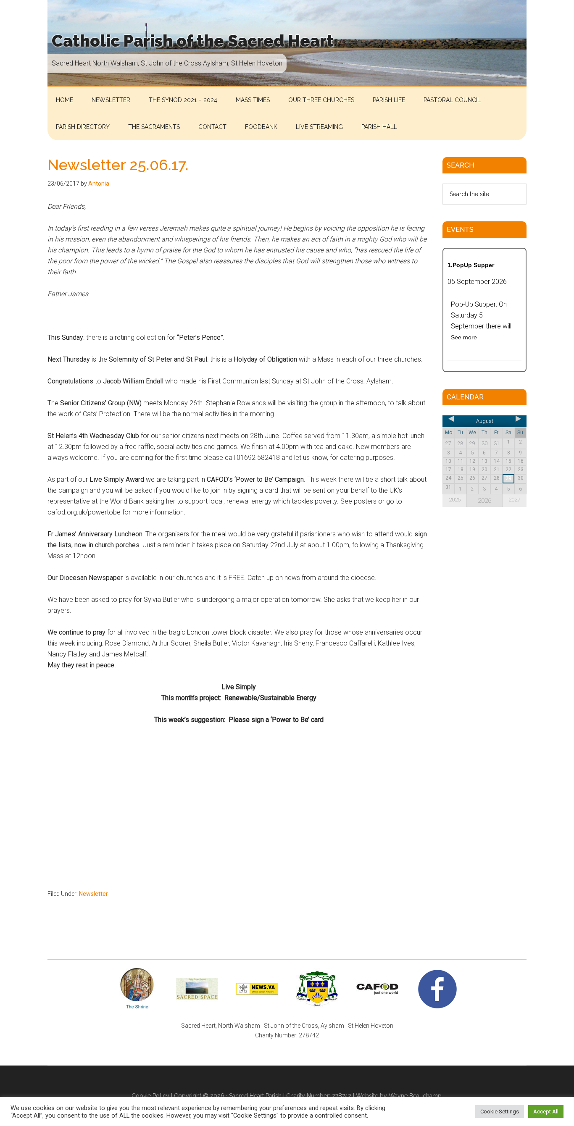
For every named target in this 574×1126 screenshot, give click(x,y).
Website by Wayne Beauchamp (399, 1095)
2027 (514, 499)
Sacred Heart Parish (255, 1095)
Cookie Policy (150, 1095)
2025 (455, 499)
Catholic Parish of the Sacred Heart (193, 40)
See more (464, 337)
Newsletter (93, 893)
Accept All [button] (545, 1111)
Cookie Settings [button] (499, 1111)
